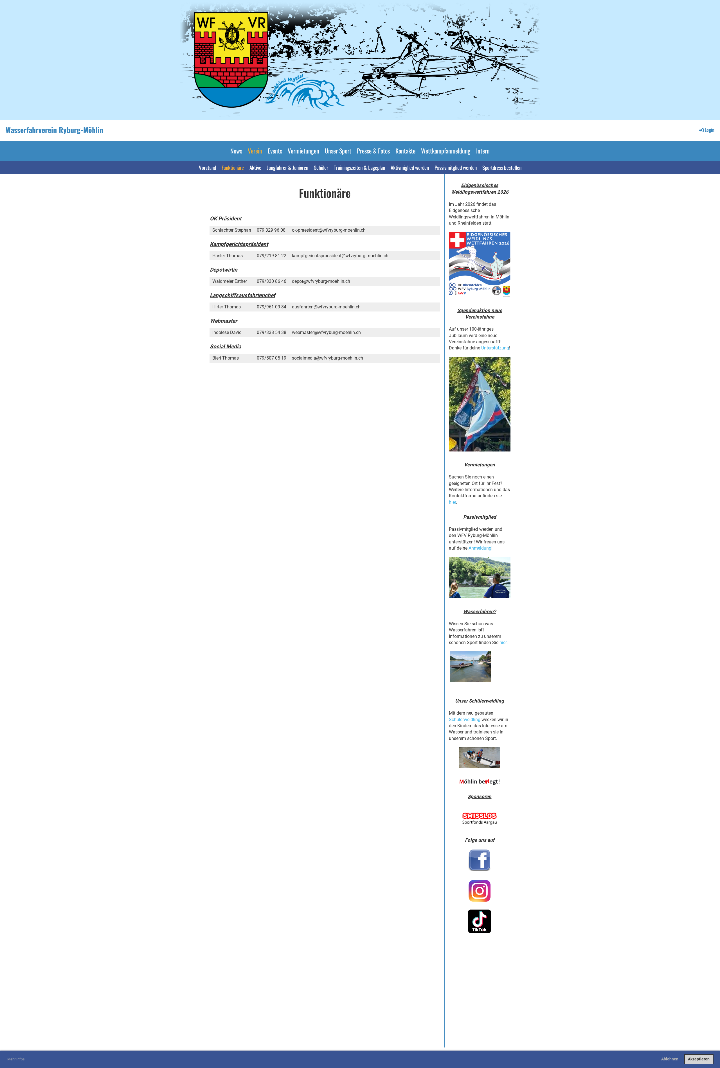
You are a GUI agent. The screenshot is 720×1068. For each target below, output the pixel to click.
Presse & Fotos (373, 150)
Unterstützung (495, 348)
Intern (483, 150)
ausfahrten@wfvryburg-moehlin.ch (326, 307)
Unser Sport (338, 150)
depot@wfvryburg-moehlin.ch (321, 281)
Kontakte (405, 150)
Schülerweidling (464, 719)
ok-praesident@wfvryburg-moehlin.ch (329, 230)
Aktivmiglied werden (410, 167)
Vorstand (207, 167)
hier (452, 502)
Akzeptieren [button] (699, 1059)
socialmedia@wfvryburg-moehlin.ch (327, 358)
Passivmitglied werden (456, 167)
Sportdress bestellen (501, 167)
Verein (255, 150)
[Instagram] (480, 891)
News (236, 150)
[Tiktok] (480, 921)
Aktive (255, 167)
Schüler (321, 167)
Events (275, 150)
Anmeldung (480, 548)
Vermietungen (303, 150)
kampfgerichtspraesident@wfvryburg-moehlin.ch (340, 255)
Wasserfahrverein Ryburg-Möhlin (54, 130)
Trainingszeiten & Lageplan (359, 167)
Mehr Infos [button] (16, 1059)
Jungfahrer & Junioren (287, 167)
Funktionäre (233, 167)
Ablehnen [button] (669, 1059)
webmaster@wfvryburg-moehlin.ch (326, 332)
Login (709, 130)
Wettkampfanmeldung (446, 150)
